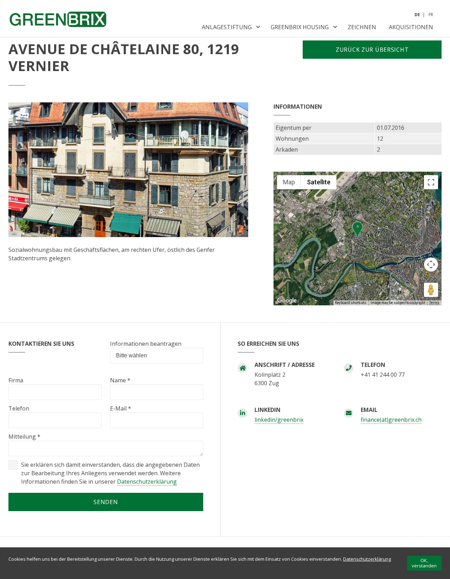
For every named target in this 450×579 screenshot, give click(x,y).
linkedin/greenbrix (279, 420)
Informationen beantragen (145, 344)
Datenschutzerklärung (147, 481)
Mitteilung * (24, 436)
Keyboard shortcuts (350, 303)
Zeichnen (362, 27)
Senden (106, 502)
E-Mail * (120, 408)
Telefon (18, 408)
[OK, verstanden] (424, 563)
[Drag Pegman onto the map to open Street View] (431, 290)
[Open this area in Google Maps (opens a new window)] (286, 300)
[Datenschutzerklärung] (367, 559)
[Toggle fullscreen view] (431, 182)
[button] (357, 230)
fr (431, 15)
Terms (434, 303)
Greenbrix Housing (300, 27)
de (417, 15)
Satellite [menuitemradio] (318, 182)
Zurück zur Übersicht (372, 49)
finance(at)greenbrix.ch (391, 420)
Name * (120, 380)
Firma (15, 380)
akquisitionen (411, 27)
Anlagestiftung (227, 27)
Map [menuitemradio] (289, 182)
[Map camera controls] (431, 264)
